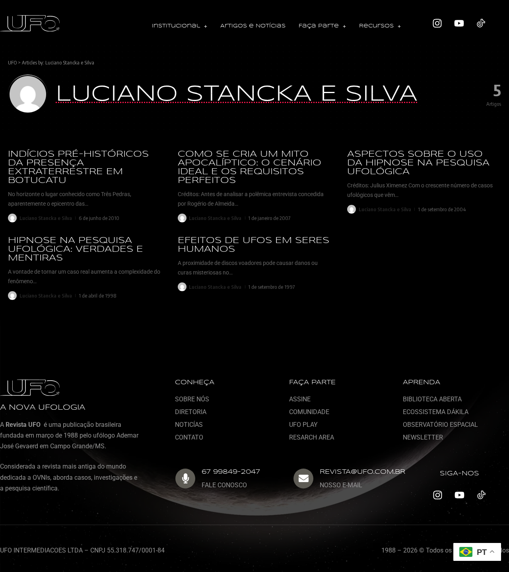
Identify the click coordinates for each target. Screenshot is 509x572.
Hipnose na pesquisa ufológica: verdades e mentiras (75, 249)
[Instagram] (437, 23)
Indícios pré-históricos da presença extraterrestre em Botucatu (78, 167)
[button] (179, 26)
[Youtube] (459, 23)
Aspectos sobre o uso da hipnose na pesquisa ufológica (418, 163)
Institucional (176, 26)
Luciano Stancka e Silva (69, 62)
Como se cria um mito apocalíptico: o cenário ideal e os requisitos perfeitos (249, 167)
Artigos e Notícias (253, 26)
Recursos (376, 26)
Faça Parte (319, 26)
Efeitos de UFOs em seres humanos (253, 245)
